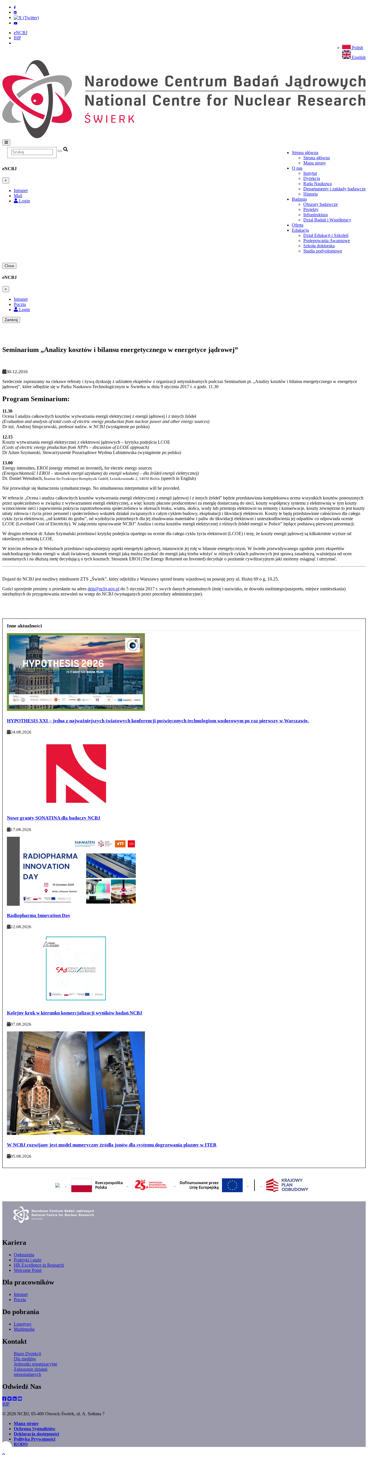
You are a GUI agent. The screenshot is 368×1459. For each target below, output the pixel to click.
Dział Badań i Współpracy (327, 219)
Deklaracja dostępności (36, 1433)
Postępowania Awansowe (326, 240)
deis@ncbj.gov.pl (103, 588)
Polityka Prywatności (34, 1439)
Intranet (21, 1294)
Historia (310, 194)
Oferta (297, 225)
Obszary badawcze (320, 204)
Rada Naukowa (317, 183)
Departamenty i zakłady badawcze (334, 188)
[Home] (184, 136)
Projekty (311, 209)
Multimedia (24, 1329)
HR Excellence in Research (39, 1265)
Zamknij (11, 320)
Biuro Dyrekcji (27, 1353)
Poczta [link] (20, 304)
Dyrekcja (311, 178)
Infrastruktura (315, 214)
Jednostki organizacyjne (35, 1364)
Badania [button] (299, 199)
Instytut (310, 173)
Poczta (20, 1299)
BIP (17, 37)
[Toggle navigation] (6, 142)
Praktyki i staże (27, 1259)
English (358, 57)
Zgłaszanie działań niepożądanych (30, 1372)
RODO (21, 1444)
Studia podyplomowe (322, 250)
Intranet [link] (21, 190)
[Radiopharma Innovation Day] (76, 904)
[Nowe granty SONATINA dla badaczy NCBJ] (76, 807)
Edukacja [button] (300, 230)
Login (24, 200)
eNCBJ (20, 32)
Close (9, 266)
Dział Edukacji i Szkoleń (325, 235)
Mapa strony (314, 162)
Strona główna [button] (305, 152)
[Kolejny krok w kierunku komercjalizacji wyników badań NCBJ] (76, 1001)
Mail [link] (18, 195)
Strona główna (316, 157)
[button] (3, 1454)
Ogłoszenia (24, 1254)
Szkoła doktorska (319, 245)
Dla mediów (25, 1358)
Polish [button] (357, 47)
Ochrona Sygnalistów (34, 1428)
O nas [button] (297, 168)
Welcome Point (27, 1270)
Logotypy (23, 1324)
